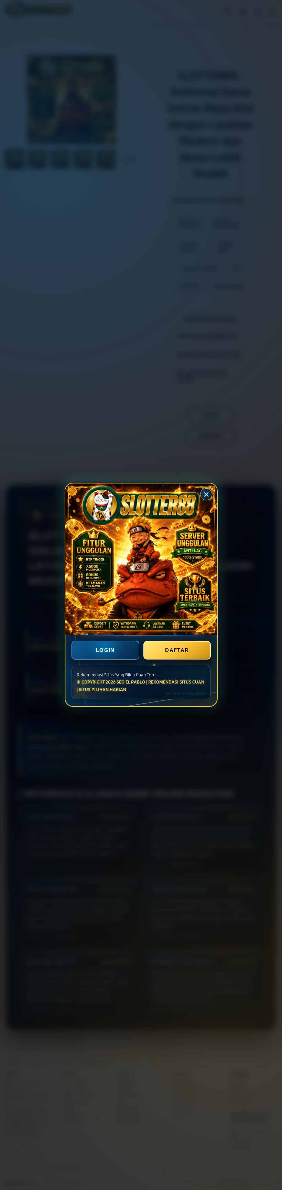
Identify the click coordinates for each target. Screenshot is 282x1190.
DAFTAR (177, 650)
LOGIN (105, 650)
